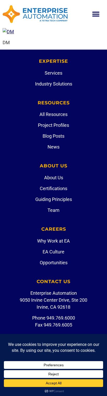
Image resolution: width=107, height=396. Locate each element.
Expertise (53, 61)
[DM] (8, 31)
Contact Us (53, 281)
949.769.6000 (60, 318)
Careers (53, 229)
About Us (53, 166)
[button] (96, 14)
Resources (54, 103)
